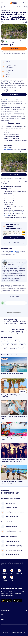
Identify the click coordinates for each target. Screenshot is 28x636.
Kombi (16, 340)
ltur (4, 80)
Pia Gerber (11, 40)
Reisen (5, 6)
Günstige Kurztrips (12, 508)
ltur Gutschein (15, 251)
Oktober (22, 344)
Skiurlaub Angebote (12, 516)
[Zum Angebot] (14, 233)
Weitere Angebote (14, 242)
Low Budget (5, 344)
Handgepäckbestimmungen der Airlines (14, 212)
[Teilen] (26, 22)
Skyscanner (12, 348)
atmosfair (6, 215)
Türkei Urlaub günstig (12, 554)
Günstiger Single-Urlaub (13, 531)
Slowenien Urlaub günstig (14, 550)
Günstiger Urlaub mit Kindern (15, 512)
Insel (4, 340)
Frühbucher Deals (11, 527)
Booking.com (7, 149)
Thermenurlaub (10, 503)
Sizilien (4, 348)
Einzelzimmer (9, 100)
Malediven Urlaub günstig (14, 546)
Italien (10, 340)
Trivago (21, 348)
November (14, 344)
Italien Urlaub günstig (12, 541)
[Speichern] (23, 22)
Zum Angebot (14, 48)
